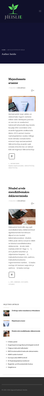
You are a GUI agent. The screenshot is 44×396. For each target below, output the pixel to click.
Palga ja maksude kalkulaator (18, 348)
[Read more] (11, 159)
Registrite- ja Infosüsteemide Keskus (20, 364)
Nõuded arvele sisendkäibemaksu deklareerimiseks (18, 192)
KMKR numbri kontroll (15, 354)
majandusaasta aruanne (16, 166)
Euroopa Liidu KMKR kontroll (17, 358)
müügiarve (24, 282)
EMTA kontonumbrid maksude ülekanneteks (23, 351)
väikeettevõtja (12, 168)
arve (11, 282)
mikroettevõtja (29, 166)
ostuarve (11, 284)
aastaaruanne (14, 163)
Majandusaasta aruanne (16, 81)
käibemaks (17, 282)
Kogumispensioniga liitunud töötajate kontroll (23, 345)
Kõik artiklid (21, 88)
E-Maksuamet (12, 342)
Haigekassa (12, 367)
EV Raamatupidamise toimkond (18, 361)
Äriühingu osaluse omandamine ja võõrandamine (26, 311)
